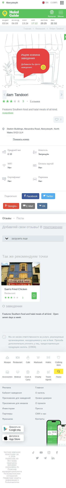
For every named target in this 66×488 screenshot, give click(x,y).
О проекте (40, 403)
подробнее (7, 113)
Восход (15, 22)
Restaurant (40, 29)
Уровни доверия (43, 398)
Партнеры (7, 413)
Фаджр (5, 22)
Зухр (25, 22)
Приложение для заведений (16, 398)
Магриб (44, 22)
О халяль (40, 393)
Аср (34, 22)
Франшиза (7, 419)
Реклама (6, 387)
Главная (27, 29)
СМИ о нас (40, 413)
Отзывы (6, 218)
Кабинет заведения (12, 393)
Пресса (39, 408)
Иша (54, 22)
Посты (20, 218)
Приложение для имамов (15, 403)
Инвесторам (8, 408)
